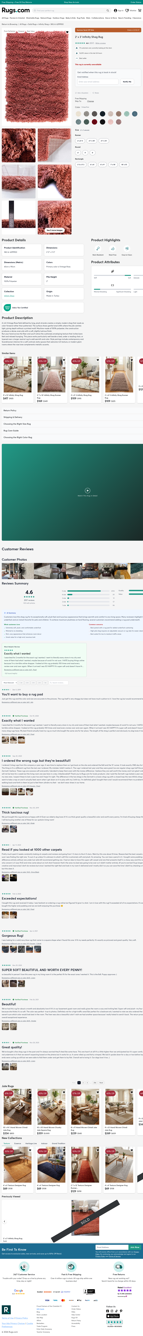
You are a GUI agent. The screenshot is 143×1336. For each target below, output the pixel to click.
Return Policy (76, 1321)
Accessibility (76, 1323)
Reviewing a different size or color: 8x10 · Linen (18, 978)
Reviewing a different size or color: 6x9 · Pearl (20, 670)
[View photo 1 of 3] (5, 740)
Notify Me (127, 82)
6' (92, 153)
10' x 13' (124, 165)
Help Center (76, 1315)
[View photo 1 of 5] (5, 949)
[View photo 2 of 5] (13, 949)
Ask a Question (83, 93)
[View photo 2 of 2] (13, 829)
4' (78, 153)
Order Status (136, 2)
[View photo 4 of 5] (29, 949)
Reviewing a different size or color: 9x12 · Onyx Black (20, 872)
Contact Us (75, 1306)
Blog (38, 1312)
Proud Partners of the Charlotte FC (49, 1306)
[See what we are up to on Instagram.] (112, 1311)
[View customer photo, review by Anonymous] (10, 571)
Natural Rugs (45, 18)
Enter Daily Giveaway (44, 1329)
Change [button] (90, 101)
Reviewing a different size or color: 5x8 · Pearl (18, 909)
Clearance (136, 18)
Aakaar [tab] (44, 1143)
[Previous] (4, 380)
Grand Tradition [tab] (58, 1143)
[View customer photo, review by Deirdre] (90, 571)
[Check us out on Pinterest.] (121, 1311)
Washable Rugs (32, 18)
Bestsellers (40, 1323)
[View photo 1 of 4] (5, 791)
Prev (73, 1083)
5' (85, 153)
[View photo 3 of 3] (21, 740)
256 (95, 1083)
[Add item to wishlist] (30, 360)
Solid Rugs (32, 24)
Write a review (100, 43)
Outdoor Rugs (58, 18)
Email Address (82, 77)
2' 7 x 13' (104, 141)
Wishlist (133, 10)
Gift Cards (40, 1309)
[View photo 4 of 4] (29, 791)
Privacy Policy (100, 1256)
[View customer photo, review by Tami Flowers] (26, 571)
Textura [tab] (7, 1143)
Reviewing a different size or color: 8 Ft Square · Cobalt (21, 944)
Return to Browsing (9, 24)
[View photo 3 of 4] (21, 791)
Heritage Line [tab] (31, 1143)
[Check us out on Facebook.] (107, 1311)
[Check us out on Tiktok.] (116, 1311)
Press (73, 1326)
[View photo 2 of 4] (13, 791)
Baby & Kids (71, 18)
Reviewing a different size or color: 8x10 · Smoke (19, 1021)
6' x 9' (102, 165)
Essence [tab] (17, 1143)
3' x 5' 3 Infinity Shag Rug (81, 395)
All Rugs (5, 18)
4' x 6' (92, 165)
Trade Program (42, 1326)
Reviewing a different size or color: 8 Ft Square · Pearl (21, 786)
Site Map (40, 1318)
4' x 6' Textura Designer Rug (14, 1185)
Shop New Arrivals (71, 2)
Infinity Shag (44, 24)
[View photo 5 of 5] (37, 949)
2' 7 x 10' (92, 141)
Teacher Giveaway (43, 1332)
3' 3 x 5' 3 (80, 165)
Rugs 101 (75, 1318)
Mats (88, 18)
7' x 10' (113, 165)
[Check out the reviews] (114, 1324)
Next (101, 1083)
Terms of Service (115, 1256)
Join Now (134, 1247)
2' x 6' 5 (80, 141)
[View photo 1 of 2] (5, 829)
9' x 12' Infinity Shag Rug (13, 395)
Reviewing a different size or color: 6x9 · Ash (17, 702)
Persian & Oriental (17, 18)
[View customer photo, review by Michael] (74, 571)
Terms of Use (8, 1318)
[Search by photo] (34, 10)
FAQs (73, 1312)
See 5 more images (55, 230)
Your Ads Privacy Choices (13, 1323)
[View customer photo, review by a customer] (42, 571)
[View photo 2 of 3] (13, 740)
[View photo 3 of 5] (21, 949)
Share (97, 93)
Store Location (42, 1315)
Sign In (120, 10)
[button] (67, 32)
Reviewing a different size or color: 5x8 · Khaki (18, 823)
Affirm (39, 1321)
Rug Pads (81, 18)
